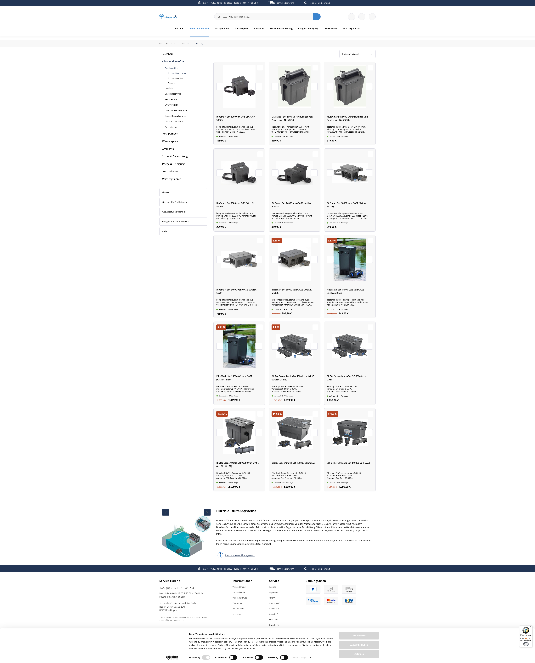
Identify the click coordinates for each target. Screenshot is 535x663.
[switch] (233, 657)
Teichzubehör (170, 171)
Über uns (237, 614)
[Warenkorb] (361, 16)
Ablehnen (359, 654)
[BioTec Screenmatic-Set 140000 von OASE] (349, 449)
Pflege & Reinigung (173, 164)
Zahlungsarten (239, 603)
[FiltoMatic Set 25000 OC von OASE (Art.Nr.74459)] (239, 363)
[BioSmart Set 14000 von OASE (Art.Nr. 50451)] (294, 190)
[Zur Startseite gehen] (185, 16)
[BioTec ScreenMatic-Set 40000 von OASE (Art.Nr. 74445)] (294, 363)
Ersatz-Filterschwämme (176, 110)
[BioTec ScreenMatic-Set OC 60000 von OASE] (349, 363)
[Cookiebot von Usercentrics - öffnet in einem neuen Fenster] (171, 657)
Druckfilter (170, 88)
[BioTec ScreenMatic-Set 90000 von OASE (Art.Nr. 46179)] (239, 449)
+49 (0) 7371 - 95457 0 (176, 587)
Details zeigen (300, 657)
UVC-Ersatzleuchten (174, 121)
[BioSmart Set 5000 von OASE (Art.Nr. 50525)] (239, 103)
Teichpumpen (170, 133)
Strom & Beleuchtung (175, 156)
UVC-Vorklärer (171, 104)
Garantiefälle (274, 614)
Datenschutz (274, 608)
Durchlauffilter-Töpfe (176, 78)
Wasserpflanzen (171, 179)
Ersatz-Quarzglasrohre (175, 116)
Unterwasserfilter (173, 93)
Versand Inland (239, 587)
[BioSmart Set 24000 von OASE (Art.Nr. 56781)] (239, 276)
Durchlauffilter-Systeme (177, 73)
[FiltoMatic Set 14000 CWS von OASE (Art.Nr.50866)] (349, 276)
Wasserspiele (170, 141)
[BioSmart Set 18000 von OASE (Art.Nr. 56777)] (349, 190)
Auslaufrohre (171, 127)
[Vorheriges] (165, 512)
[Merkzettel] (351, 16)
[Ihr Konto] (372, 16)
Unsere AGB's (275, 603)
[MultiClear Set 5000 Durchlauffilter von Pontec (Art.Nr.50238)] (294, 103)
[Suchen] (317, 16)
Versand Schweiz (240, 597)
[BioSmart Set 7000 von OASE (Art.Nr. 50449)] (239, 190)
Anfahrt (272, 597)
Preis (164, 231)
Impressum (274, 592)
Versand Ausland (240, 592)
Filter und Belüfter (173, 61)
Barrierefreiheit (239, 608)
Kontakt (272, 587)
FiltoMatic (171, 83)
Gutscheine (274, 625)
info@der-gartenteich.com (172, 596)
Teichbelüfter (171, 99)
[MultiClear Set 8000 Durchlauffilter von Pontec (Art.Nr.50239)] (349, 103)
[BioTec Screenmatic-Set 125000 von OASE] (294, 449)
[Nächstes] (207, 512)
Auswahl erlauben (359, 645)
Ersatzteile (273, 619)
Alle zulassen (359, 635)
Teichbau (167, 54)
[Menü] (530, 627)
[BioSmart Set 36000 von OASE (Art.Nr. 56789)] (294, 276)
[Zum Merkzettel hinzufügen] (260, 67)
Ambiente (168, 148)
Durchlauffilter (172, 68)
